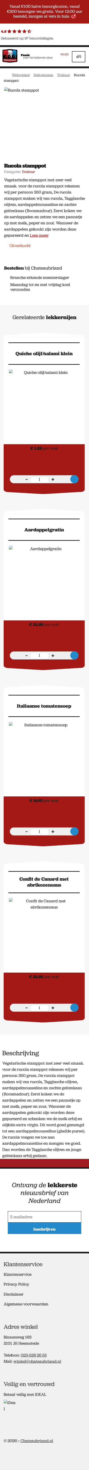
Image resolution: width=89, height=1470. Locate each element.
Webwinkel (21, 75)
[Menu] (78, 56)
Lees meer (39, 235)
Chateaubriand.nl (37, 1441)
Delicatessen (43, 75)
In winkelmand (74, 479)
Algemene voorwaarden (26, 1304)
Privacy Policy (16, 1284)
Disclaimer (14, 1294)
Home (6, 74)
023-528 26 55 (34, 1355)
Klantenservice (17, 1274)
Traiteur (63, 75)
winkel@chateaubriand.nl (37, 1361)
